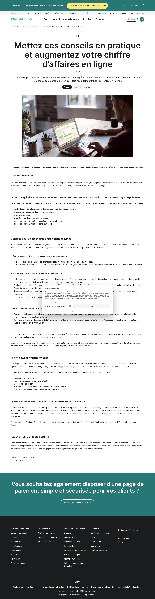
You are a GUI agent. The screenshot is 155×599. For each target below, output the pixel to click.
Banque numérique (72, 554)
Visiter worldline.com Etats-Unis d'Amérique (87, 6)
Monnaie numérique (72, 559)
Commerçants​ (50, 19)
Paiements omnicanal (46, 542)
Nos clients (88, 19)
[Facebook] (122, 543)
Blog (93, 537)
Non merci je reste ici (132, 6)
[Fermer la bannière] (143, 5)
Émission (67, 533)
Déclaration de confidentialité (26, 587)
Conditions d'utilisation (53, 587)
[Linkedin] (118, 543)
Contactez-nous (18, 563)
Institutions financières (69, 19)
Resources (101, 19)
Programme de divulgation (103, 587)
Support (123, 13)
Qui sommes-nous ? (19, 533)
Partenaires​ (37, 13)
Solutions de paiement (46, 533)
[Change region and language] (139, 530)
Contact (131, 19)
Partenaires (16, 542)
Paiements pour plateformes (49, 537)
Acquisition (68, 537)
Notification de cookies (77, 587)
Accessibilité (124, 587)
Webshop (140, 13)
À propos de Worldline (95, 13)
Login (132, 13)
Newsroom (113, 13)
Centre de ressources (100, 533)
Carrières (48, 13)
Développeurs (60, 13)
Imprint (136, 587)
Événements (96, 546)
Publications (96, 542)
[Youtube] (126, 543)
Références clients (99, 550)
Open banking (70, 546)
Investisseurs (74, 13)
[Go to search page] (142, 19)
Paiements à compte (73, 542)
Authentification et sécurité (76, 550)
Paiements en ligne (82, 87)
